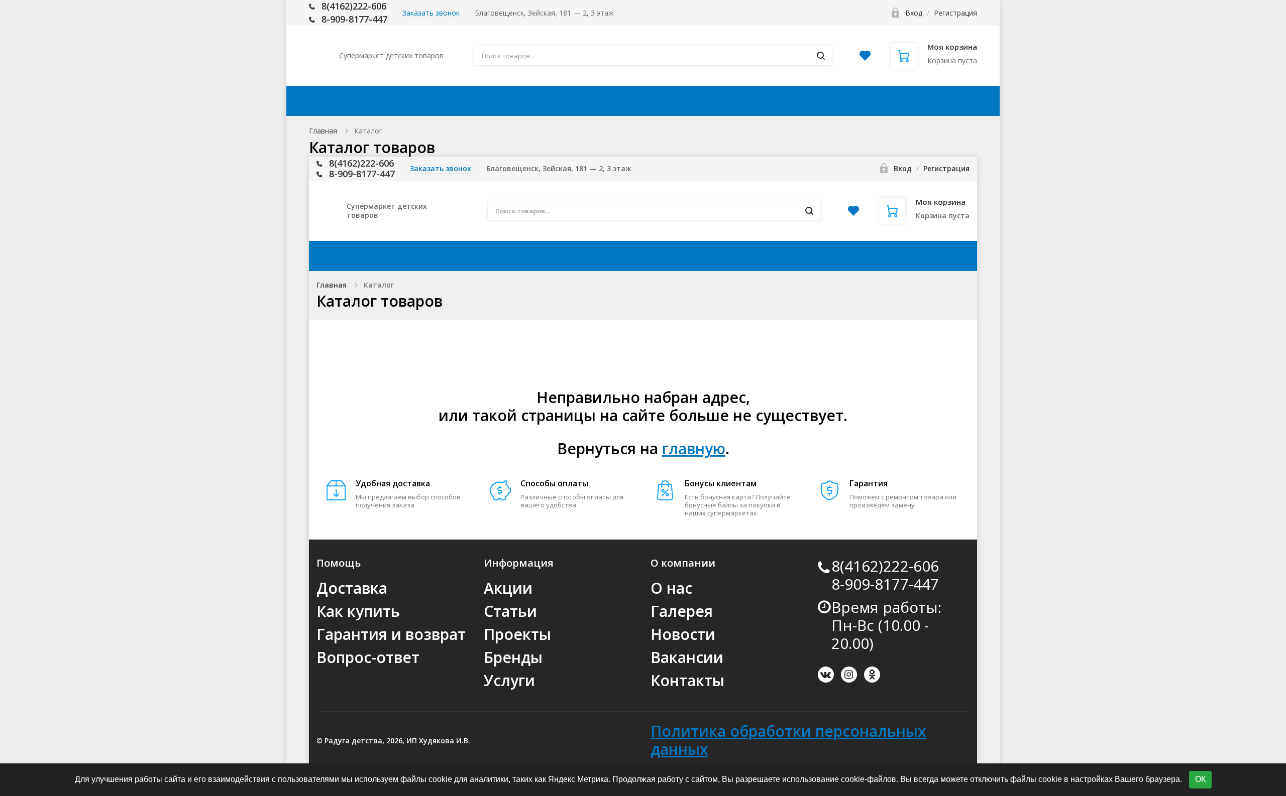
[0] (865, 58)
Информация (702, 100)
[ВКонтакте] (826, 675)
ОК (1200, 779)
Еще (943, 100)
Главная (323, 131)
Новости (683, 634)
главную (693, 448)
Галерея (682, 611)
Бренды (513, 657)
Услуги (509, 680)
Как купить (616, 100)
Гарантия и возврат (391, 634)
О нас (671, 588)
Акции (477, 100)
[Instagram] (849, 675)
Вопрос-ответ (367, 657)
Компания (798, 100)
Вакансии (687, 657)
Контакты (883, 100)
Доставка (540, 100)
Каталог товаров (387, 100)
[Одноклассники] (872, 675)
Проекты (517, 634)
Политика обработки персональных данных (788, 740)
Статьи (510, 611)
